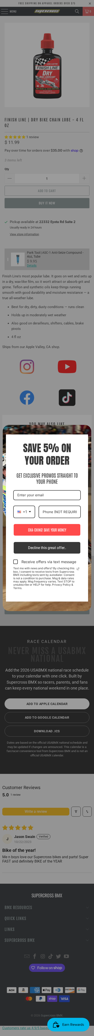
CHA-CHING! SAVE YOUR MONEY (47, 529)
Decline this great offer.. (47, 548)
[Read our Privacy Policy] (78, 569)
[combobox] (24, 512)
